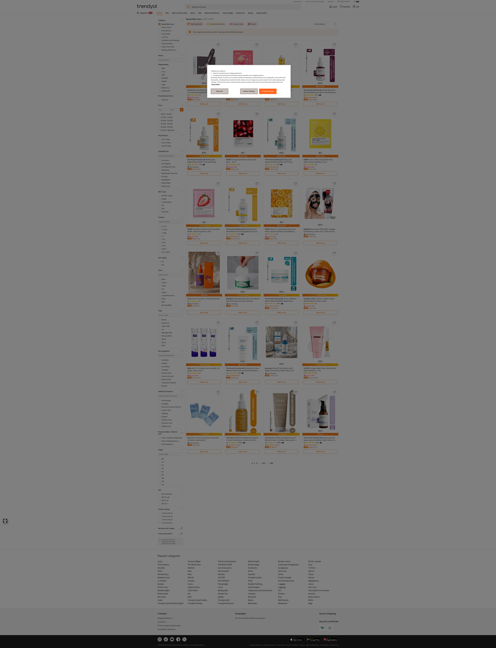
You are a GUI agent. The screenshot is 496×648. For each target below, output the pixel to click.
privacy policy (215, 84)
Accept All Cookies (268, 91)
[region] (249, 81)
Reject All (219, 91)
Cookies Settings (249, 91)
